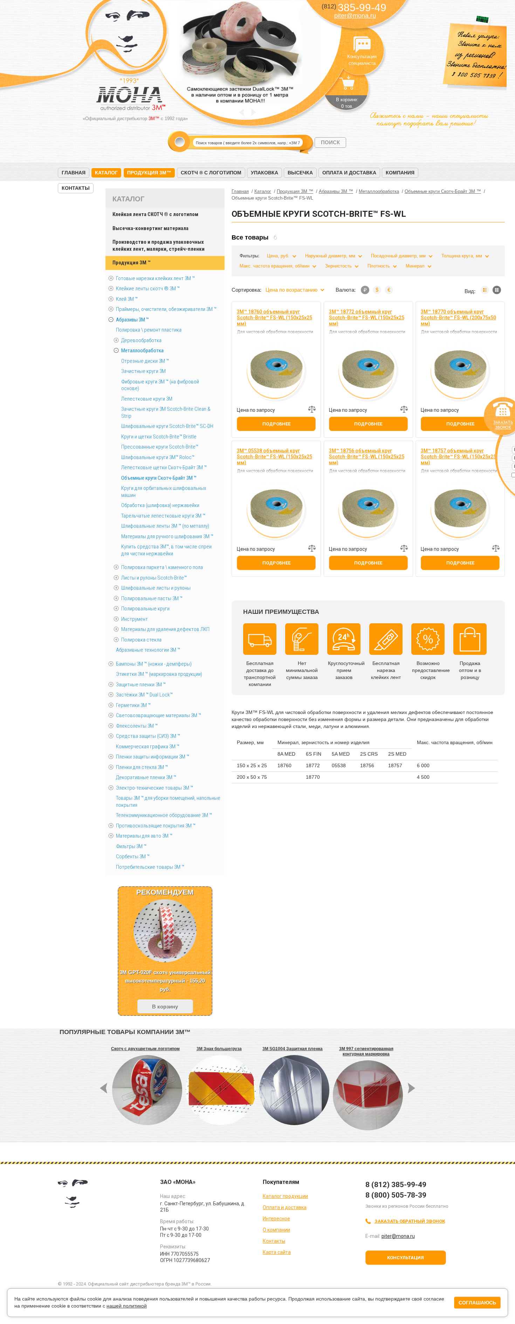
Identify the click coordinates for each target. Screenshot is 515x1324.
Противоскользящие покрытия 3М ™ (155, 826)
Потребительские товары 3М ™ (150, 867)
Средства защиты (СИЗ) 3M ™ (148, 736)
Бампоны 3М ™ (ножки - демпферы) (154, 664)
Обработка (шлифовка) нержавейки (160, 505)
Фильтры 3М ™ (131, 846)
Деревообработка (141, 340)
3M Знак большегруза (219, 1048)
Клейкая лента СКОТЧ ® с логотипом (155, 214)
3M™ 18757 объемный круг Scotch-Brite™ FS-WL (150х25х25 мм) (458, 456)
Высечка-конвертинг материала (150, 228)
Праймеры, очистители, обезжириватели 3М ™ (166, 309)
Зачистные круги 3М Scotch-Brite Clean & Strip (166, 412)
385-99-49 (354, 7)
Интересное (276, 1218)
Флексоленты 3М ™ (137, 726)
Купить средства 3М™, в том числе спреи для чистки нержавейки (166, 550)
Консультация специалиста (361, 45)
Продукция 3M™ (149, 172)
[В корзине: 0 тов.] (347, 86)
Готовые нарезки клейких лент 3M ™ (155, 278)
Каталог (106, 172)
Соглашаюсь (477, 1302)
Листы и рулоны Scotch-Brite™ (154, 578)
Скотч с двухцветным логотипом (145, 1048)
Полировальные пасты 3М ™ (152, 598)
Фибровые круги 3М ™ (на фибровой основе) (160, 385)
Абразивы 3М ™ (132, 320)
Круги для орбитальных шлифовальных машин (163, 491)
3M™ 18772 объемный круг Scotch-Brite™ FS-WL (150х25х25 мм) (366, 317)
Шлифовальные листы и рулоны (156, 588)
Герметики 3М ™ (133, 705)
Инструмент (134, 619)
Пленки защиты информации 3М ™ (152, 757)
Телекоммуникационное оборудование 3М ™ (164, 815)
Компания (400, 172)
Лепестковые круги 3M (146, 399)
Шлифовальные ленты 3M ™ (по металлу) (165, 526)
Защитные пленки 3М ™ (141, 684)
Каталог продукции (285, 1196)
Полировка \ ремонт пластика (148, 330)
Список (485, 290)
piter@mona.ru (355, 15)
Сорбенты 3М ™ (133, 856)
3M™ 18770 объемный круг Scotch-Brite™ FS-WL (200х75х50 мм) (458, 317)
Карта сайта (277, 1252)
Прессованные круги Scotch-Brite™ (159, 447)
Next (253, 112)
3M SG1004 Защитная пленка (292, 1048)
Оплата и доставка (349, 172)
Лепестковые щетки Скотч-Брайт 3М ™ (164, 467)
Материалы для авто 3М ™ (144, 836)
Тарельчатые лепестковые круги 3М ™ (163, 516)
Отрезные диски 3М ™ (145, 361)
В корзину (165, 1007)
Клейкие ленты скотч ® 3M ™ (148, 288)
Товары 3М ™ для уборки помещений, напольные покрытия (168, 801)
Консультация (405, 1257)
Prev (242, 112)
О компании (276, 1230)
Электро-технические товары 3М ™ (154, 788)
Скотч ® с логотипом (211, 172)
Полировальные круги (145, 608)
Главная (73, 172)
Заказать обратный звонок (410, 1221)
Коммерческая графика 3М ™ (147, 746)
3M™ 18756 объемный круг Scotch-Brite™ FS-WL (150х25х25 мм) (366, 456)
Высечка (300, 172)
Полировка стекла (141, 640)
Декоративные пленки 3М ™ (146, 777)
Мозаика (497, 290)
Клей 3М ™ (127, 299)
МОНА (127, 33)
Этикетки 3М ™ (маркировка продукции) (159, 674)
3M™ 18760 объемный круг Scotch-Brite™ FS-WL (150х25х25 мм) (274, 317)
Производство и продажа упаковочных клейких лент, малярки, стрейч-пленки (158, 245)
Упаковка (264, 172)
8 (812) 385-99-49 (395, 1184)
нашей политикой (127, 1306)
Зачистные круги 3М (143, 371)
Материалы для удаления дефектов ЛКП (165, 629)
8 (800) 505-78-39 (395, 1195)
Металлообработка (142, 350)
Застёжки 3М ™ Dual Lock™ (144, 695)
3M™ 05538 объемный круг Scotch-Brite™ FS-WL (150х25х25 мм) (274, 456)
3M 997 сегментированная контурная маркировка (366, 1051)
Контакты (76, 188)
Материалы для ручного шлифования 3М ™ (167, 536)
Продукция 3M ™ (131, 262)
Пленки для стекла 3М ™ (142, 767)
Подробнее (276, 424)
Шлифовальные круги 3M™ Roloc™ (157, 457)
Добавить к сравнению (312, 409)
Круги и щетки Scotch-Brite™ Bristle (159, 437)
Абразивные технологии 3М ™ (148, 650)
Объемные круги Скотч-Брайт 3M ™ (159, 478)
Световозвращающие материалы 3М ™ (158, 715)
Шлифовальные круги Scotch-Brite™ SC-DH (167, 426)
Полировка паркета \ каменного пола (162, 567)
